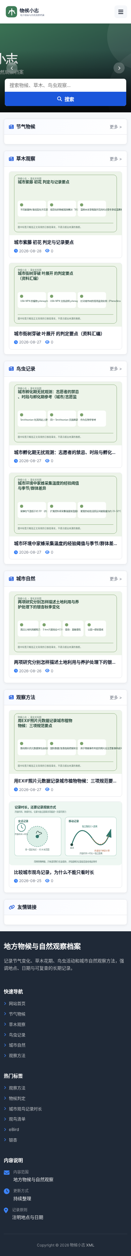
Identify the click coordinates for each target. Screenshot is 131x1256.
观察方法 (17, 1055)
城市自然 (17, 1044)
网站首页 (17, 1003)
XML (90, 1245)
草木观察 (17, 1024)
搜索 (69, 99)
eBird (14, 1129)
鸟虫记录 (17, 1034)
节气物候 (17, 1013)
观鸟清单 (17, 1118)
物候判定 (17, 1098)
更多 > (116, 126)
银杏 (13, 1139)
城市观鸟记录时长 (25, 1108)
